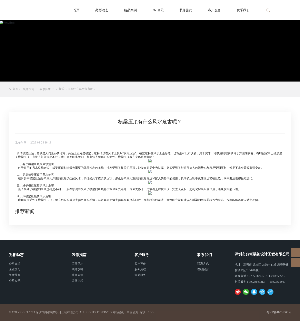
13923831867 (277, 281)
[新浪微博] (238, 292)
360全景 (158, 10)
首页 (76, 10)
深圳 (143, 312)
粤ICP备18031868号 (279, 312)
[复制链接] (270, 292)
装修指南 (185, 10)
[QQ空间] (262, 292)
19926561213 (257, 281)
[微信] (246, 292)
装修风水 (45, 89)
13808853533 (276, 276)
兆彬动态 (101, 10)
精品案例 (130, 10)
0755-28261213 (258, 276)
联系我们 (243, 10)
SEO (150, 312)
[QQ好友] (254, 292)
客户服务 (214, 10)
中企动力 (132, 312)
